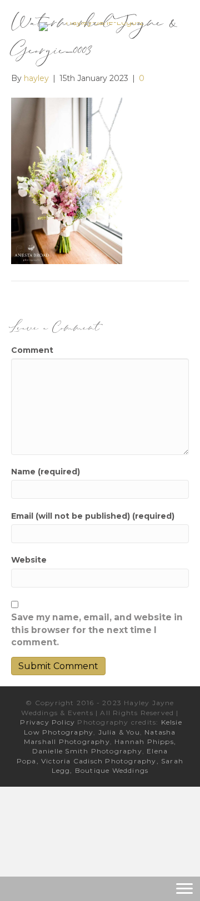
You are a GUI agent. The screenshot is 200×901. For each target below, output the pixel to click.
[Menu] (184, 888)
